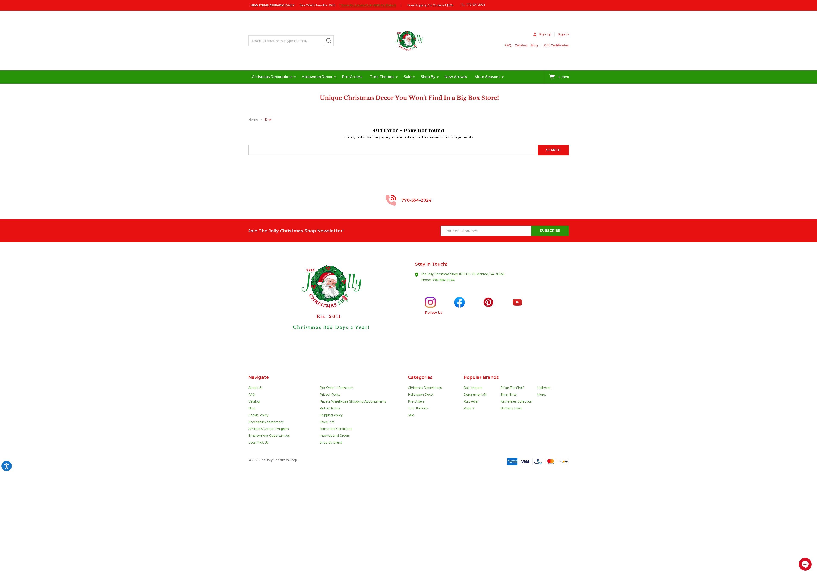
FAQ (508, 45)
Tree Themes (382, 77)
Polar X (469, 408)
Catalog (521, 45)
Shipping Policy (331, 415)
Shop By (428, 77)
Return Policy (330, 408)
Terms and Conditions (336, 429)
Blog (534, 45)
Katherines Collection (516, 401)
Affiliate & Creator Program (268, 429)
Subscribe (550, 231)
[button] (328, 308)
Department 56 (475, 395)
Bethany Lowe (511, 408)
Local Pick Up (258, 442)
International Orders (335, 436)
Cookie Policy (258, 415)
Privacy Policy (330, 395)
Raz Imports (473, 388)
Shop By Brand (331, 442)
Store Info (327, 422)
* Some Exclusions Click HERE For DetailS (367, 5)
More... (542, 395)
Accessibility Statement (266, 422)
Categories (420, 377)
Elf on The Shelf (512, 388)
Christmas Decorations (272, 77)
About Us (255, 388)
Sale (407, 77)
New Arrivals (456, 77)
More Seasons (487, 77)
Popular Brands (481, 377)
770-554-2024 (443, 280)
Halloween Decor (317, 77)
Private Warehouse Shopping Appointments (353, 401)
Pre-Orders (352, 77)
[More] (295, 77)
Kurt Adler (471, 401)
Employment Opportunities (269, 436)
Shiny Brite (508, 395)
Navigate (258, 377)
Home (253, 120)
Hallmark (543, 388)
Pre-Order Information (336, 388)
